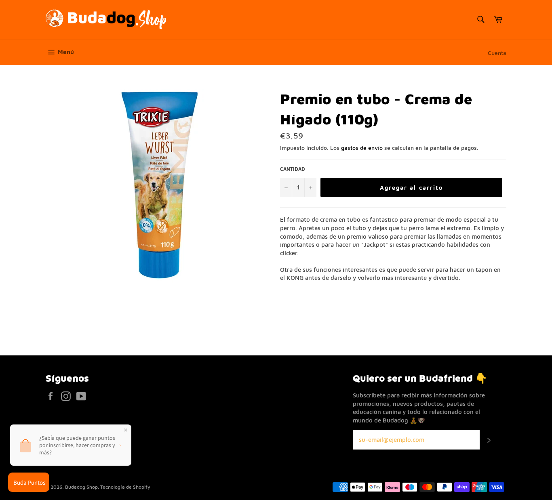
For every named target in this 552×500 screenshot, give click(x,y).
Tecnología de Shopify (125, 487)
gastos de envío (362, 147)
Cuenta (497, 52)
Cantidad (292, 169)
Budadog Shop (81, 487)
